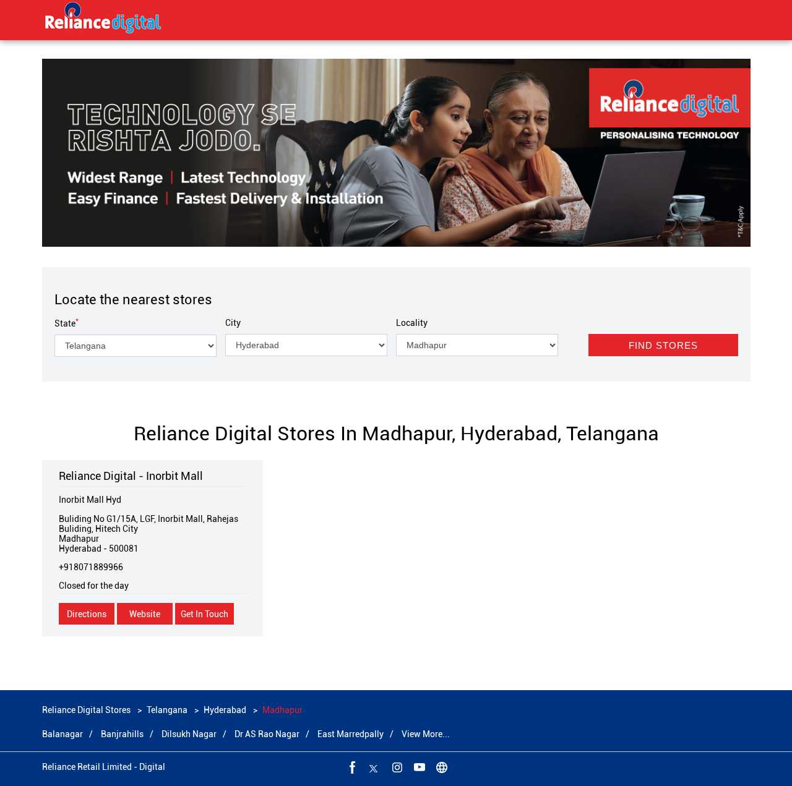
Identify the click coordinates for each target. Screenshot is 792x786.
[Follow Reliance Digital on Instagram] (396, 766)
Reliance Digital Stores (87, 710)
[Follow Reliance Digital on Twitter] (373, 766)
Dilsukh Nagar (189, 734)
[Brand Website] (440, 766)
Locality (412, 323)
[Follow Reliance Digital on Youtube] (418, 766)
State (66, 323)
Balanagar (62, 734)
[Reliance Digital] (103, 20)
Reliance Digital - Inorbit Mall (131, 475)
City (233, 323)
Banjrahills (122, 734)
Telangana (167, 710)
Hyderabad (225, 710)
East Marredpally (350, 734)
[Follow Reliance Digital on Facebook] (351, 766)
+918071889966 (91, 567)
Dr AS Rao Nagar (267, 734)
